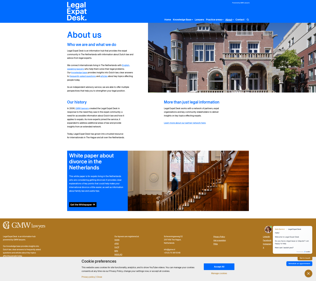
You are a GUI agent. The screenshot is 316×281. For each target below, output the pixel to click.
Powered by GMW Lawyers (241, 3)
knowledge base (79, 72)
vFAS (116, 243)
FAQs (215, 244)
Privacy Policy (219, 237)
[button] (192, 19)
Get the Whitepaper (81, 204)
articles (104, 76)
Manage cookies (219, 273)
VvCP (116, 247)
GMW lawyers (82, 108)
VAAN (116, 240)
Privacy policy (88, 277)
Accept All (219, 266)
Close (99, 277)
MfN (116, 251)
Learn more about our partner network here (185, 123)
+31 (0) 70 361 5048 (172, 253)
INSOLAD (118, 254)
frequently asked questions (83, 76)
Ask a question (219, 240)
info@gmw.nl (169, 249)
